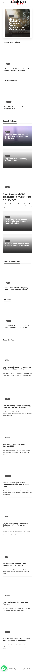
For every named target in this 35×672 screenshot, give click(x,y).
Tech (8, 63)
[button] (4, 668)
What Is (8, 320)
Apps (8, 282)
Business (11, 15)
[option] (17, 23)
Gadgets (8, 131)
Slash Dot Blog (27, 669)
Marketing (8, 475)
